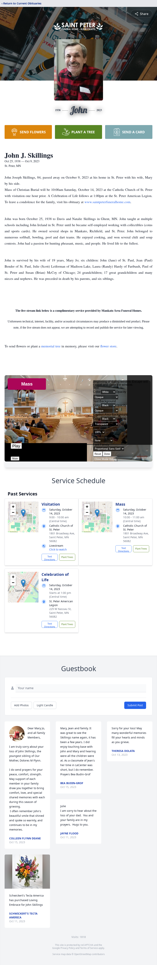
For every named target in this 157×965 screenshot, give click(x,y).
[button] (23, 513)
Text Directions (49, 558)
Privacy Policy (68, 948)
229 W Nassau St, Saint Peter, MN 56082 (60, 612)
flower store (108, 346)
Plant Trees (67, 557)
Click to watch (58, 549)
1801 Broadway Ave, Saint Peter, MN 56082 (62, 537)
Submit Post (135, 705)
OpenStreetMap (82, 954)
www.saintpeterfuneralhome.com (107, 201)
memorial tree (51, 346)
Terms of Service (89, 948)
